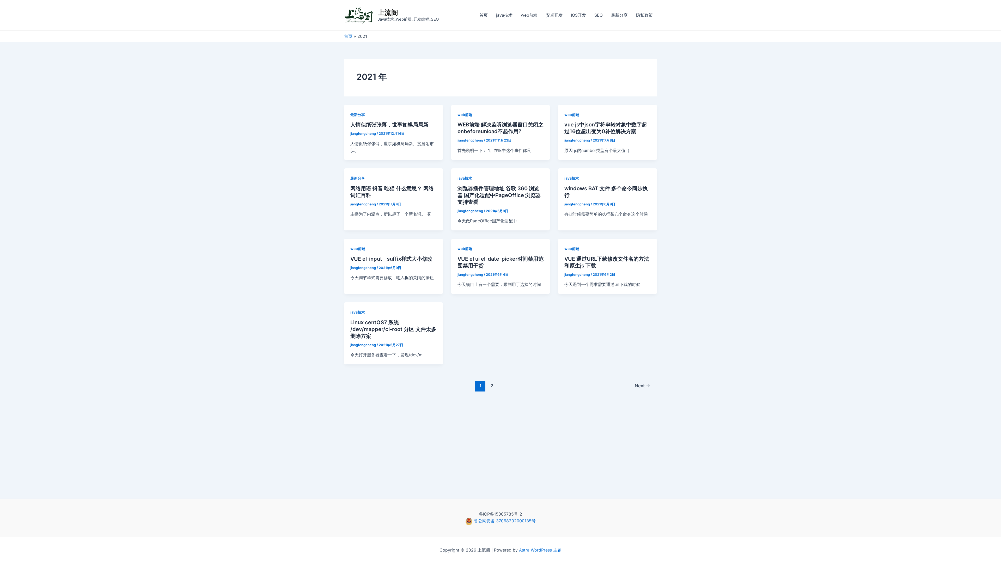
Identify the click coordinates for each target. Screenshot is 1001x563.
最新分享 (619, 15)
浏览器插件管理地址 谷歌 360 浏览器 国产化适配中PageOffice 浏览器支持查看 (499, 195)
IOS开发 (578, 15)
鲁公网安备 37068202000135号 (504, 520)
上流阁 (388, 12)
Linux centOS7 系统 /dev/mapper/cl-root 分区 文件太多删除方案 (393, 329)
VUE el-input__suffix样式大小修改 (391, 259)
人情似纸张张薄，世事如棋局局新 (389, 124)
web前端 (529, 15)
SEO (598, 15)
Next (642, 385)
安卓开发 (554, 15)
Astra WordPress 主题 (540, 550)
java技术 (504, 15)
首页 (483, 15)
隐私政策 (644, 15)
